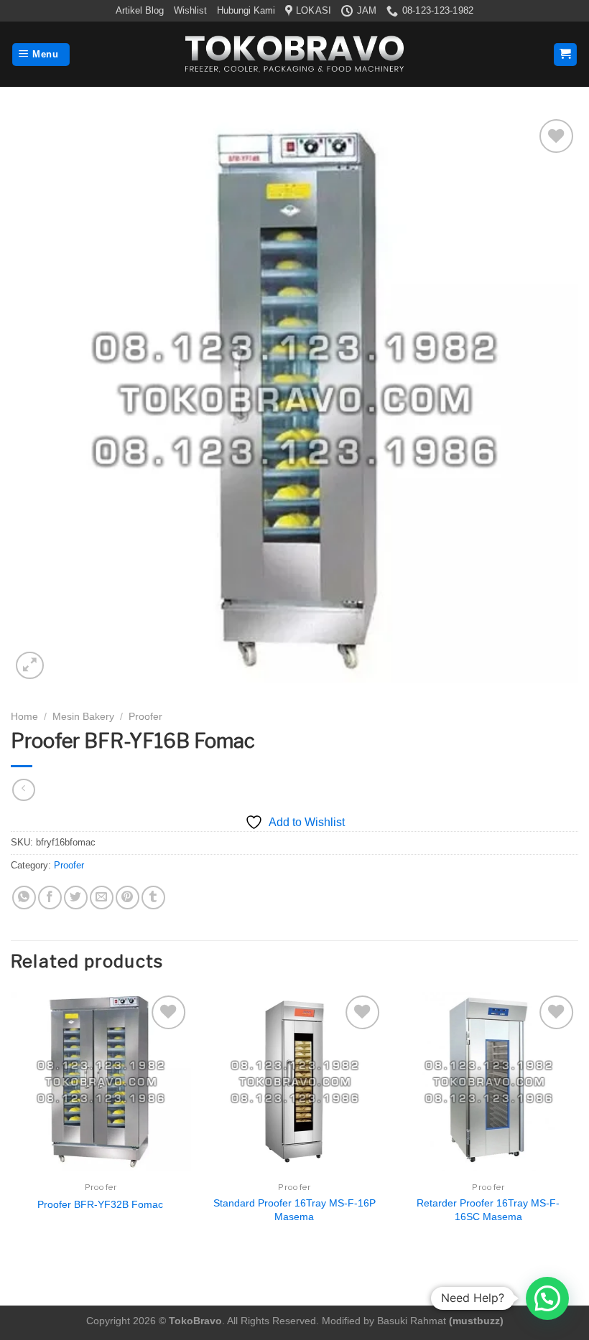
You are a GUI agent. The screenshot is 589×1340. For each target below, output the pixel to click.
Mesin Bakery (83, 716)
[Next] (577, 1122)
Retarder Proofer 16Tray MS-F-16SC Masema (488, 1209)
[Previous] (11, 1122)
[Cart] (566, 55)
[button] (547, 1298)
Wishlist (190, 10)
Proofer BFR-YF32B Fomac (100, 1204)
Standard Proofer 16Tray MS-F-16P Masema (294, 1209)
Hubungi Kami (246, 10)
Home (24, 716)
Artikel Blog (140, 10)
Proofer (145, 716)
